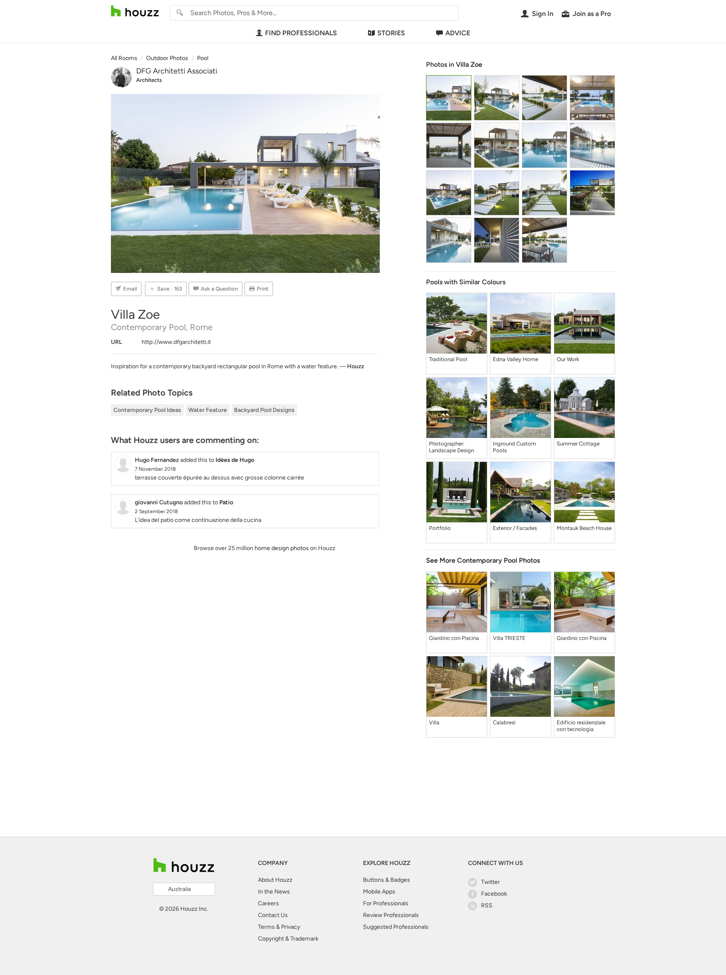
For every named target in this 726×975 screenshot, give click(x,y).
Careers (268, 903)
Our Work (568, 359)
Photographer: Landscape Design (451, 446)
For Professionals (385, 903)
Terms (266, 926)
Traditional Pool (448, 359)
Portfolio (440, 528)
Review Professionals (391, 915)
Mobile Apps (379, 891)
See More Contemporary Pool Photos (483, 560)
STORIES (391, 33)
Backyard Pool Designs (264, 410)
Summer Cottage (578, 443)
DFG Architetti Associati (176, 71)
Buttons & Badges (386, 879)
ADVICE (457, 33)
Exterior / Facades (515, 528)
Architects (149, 80)
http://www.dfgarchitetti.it (176, 342)
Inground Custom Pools (514, 446)
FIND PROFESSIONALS (301, 33)
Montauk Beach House (584, 528)
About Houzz (275, 879)
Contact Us (273, 915)
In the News (274, 891)
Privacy (290, 926)
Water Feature (207, 410)
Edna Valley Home (515, 359)
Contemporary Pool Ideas (147, 410)
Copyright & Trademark (288, 938)
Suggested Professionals (396, 926)
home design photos (282, 548)
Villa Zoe (469, 64)
